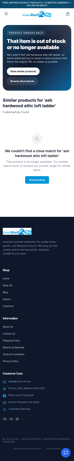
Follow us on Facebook (21, 395)
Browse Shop (37, 179)
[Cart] (67, 13)
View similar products (23, 71)
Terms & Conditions (13, 354)
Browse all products (22, 81)
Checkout (8, 306)
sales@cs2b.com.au (19, 381)
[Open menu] (6, 13)
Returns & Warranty (13, 347)
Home (6, 278)
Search (7, 299)
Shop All (7, 285)
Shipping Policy (11, 340)
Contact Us (9, 333)
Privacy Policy (11, 361)
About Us (8, 326)
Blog (5, 292)
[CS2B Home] (37, 13)
